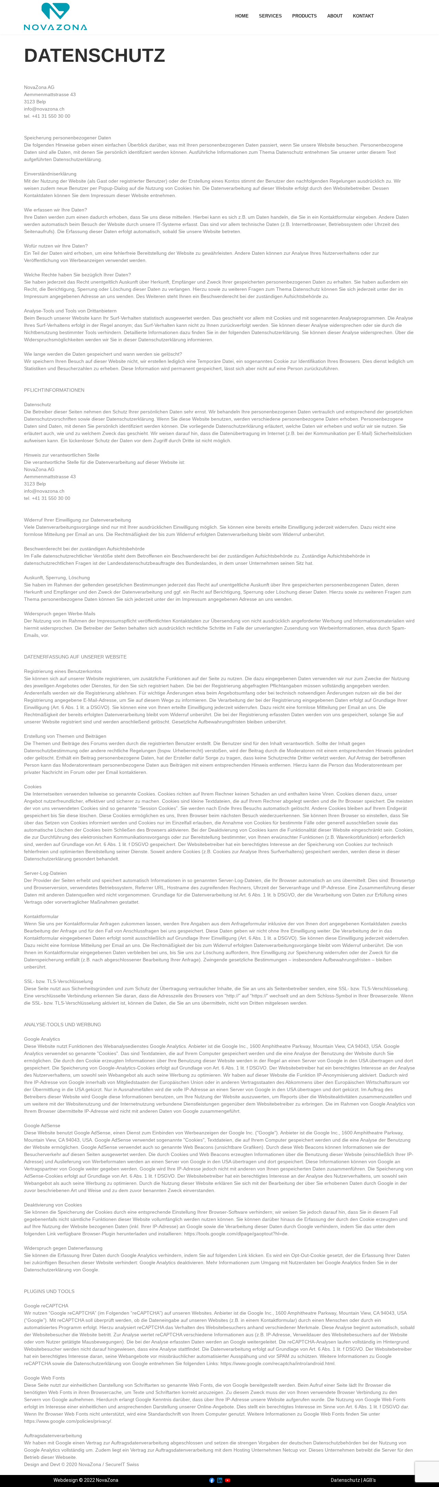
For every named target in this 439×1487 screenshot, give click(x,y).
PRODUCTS (304, 16)
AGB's (369, 1480)
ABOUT (335, 16)
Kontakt (363, 16)
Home (242, 16)
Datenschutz (345, 1480)
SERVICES (270, 16)
